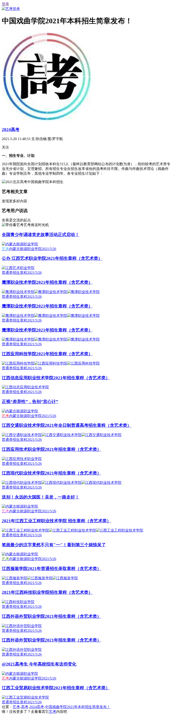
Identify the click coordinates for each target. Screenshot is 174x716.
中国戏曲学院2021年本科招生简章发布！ (77, 707)
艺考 (16, 707)
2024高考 (10, 129)
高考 (24, 707)
